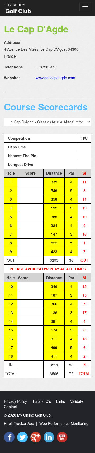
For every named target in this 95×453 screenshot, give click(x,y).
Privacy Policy (15, 401)
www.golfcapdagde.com (55, 77)
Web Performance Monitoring (63, 423)
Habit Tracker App (19, 423)
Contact (10, 406)
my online (15, 4)
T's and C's (41, 401)
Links (60, 401)
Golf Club (18, 11)
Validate (76, 401)
